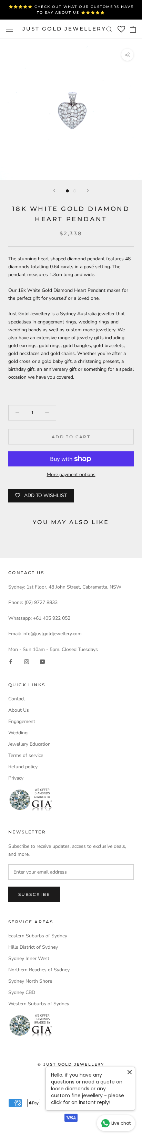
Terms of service (25, 755)
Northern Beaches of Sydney (39, 970)
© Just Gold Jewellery (71, 1064)
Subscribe (34, 894)
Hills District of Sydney (33, 947)
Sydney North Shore (30, 981)
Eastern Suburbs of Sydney (37, 936)
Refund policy (23, 766)
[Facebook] (10, 661)
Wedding (18, 733)
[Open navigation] (9, 29)
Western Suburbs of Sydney (38, 1003)
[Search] (109, 29)
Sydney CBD (21, 992)
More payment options (71, 474)
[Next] (88, 190)
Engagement (21, 721)
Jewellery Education (29, 744)
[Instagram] (26, 661)
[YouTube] (42, 661)
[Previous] (54, 190)
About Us (18, 710)
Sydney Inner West (28, 958)
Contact (16, 699)
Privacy (15, 778)
